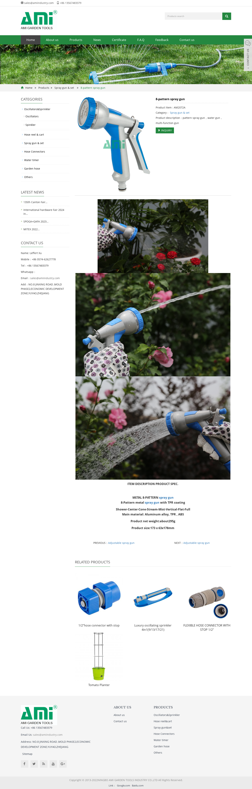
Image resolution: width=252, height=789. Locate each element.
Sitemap (27, 754)
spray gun (166, 498)
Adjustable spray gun (121, 543)
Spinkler (30, 125)
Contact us (186, 40)
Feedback (161, 40)
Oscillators (32, 116)
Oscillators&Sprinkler (37, 109)
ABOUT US (122, 707)
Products (76, 40)
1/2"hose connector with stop (99, 625)
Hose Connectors (34, 151)
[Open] (248, 55)
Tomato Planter (99, 685)
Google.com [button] (123, 785)
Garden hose (32, 168)
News (97, 40)
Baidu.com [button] (138, 785)
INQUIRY (166, 130)
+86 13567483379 (70, 3)
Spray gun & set (64, 87)
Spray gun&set (163, 727)
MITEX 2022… (31, 229)
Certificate (119, 40)
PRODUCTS (163, 707)
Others (28, 177)
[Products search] (226, 16)
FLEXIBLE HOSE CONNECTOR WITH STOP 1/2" (206, 627)
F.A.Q (140, 40)
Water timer (31, 160)
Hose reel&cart (163, 721)
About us (52, 40)
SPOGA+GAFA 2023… (36, 221)
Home (30, 40)
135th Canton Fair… (35, 202)
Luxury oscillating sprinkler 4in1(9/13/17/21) (153, 627)
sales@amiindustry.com (39, 3)
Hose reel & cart (34, 134)
